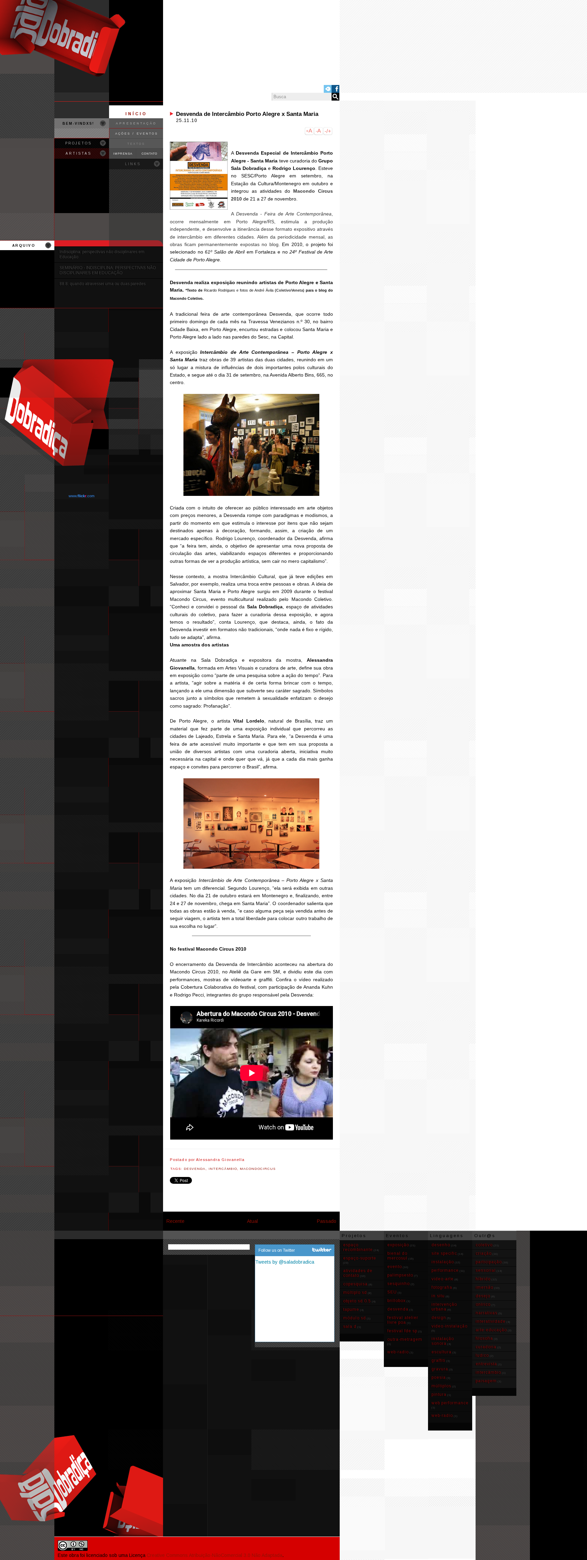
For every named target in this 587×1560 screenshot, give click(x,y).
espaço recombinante (358, 1247)
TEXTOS (136, 143)
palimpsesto (400, 1275)
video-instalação (449, 1326)
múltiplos (441, 1386)
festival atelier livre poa (402, 1320)
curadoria (486, 1347)
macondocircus (257, 1169)
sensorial (486, 1270)
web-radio (398, 1352)
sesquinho (398, 1283)
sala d (349, 1326)
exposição (398, 1245)
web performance (449, 1403)
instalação (442, 1262)
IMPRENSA (122, 153)
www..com (81, 496)
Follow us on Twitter (277, 1250)
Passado (326, 1221)
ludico (482, 1355)
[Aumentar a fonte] (309, 132)
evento (394, 1266)
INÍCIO (136, 113)
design (438, 1317)
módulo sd (354, 1318)
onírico (483, 1304)
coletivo (484, 1245)
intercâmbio (223, 1169)
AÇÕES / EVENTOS (136, 133)
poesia (438, 1377)
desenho (440, 1245)
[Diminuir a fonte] (318, 132)
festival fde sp (402, 1331)
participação (489, 1262)
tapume (351, 1309)
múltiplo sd (355, 1292)
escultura (441, 1352)
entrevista (486, 1364)
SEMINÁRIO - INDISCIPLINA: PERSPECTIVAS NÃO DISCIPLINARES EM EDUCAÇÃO (107, 270)
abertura (316, 964)
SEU (392, 1292)
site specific (444, 1253)
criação (484, 1253)
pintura (438, 1394)
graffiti (438, 1360)
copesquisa (355, 1284)
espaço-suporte (359, 1258)
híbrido (483, 1279)
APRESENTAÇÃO (136, 123)
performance (445, 1270)
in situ (438, 1296)
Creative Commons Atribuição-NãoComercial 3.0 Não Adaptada (214, 1555)
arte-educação (491, 1330)
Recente (175, 1221)
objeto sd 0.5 (357, 1301)
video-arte (442, 1279)
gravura (439, 1369)
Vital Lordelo (248, 721)
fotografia (441, 1287)
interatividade (490, 1321)
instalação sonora (442, 1341)
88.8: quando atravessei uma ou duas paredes (102, 283)
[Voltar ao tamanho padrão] (328, 132)
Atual (252, 1221)
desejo (483, 1296)
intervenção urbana (444, 1307)
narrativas (486, 1313)
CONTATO (149, 153)
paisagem (486, 1381)
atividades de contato (357, 1273)
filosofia (484, 1338)
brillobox (396, 1300)
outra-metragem (404, 1339)
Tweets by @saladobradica (284, 1262)
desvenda (195, 1169)
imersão (484, 1287)
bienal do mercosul (397, 1256)
